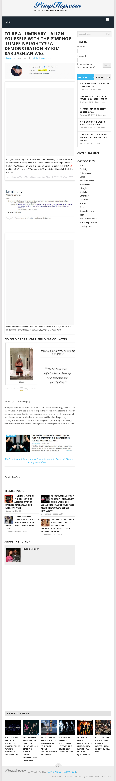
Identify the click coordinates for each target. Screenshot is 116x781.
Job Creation (85, 184)
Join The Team (91, 776)
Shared (83, 203)
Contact (106, 776)
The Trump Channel (88, 222)
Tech (82, 215)
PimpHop (84, 199)
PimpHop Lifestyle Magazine (61, 772)
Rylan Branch (10, 58)
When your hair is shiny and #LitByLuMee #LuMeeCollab (31, 326)
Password (81, 56)
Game (82, 177)
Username (81, 46)
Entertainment (86, 173)
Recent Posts (103, 77)
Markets (83, 192)
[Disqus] (40, 600)
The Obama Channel (88, 218)
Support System (87, 211)
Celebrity (34, 58)
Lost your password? (86, 67)
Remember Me (86, 64)
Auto (82, 165)
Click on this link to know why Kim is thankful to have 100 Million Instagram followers (39, 460)
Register (56, 776)
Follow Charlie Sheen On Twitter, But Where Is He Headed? (93, 137)
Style (82, 207)
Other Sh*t (84, 196)
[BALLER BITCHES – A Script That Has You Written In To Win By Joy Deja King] (103, 727)
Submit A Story (73, 776)
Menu (8, 22)
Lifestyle (83, 188)
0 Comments (46, 58)
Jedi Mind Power (87, 180)
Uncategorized (86, 226)
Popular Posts (86, 77)
